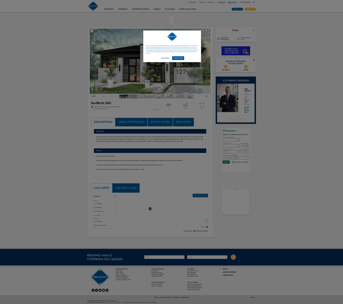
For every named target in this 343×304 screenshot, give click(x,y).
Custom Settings (165, 58)
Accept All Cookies (178, 58)
